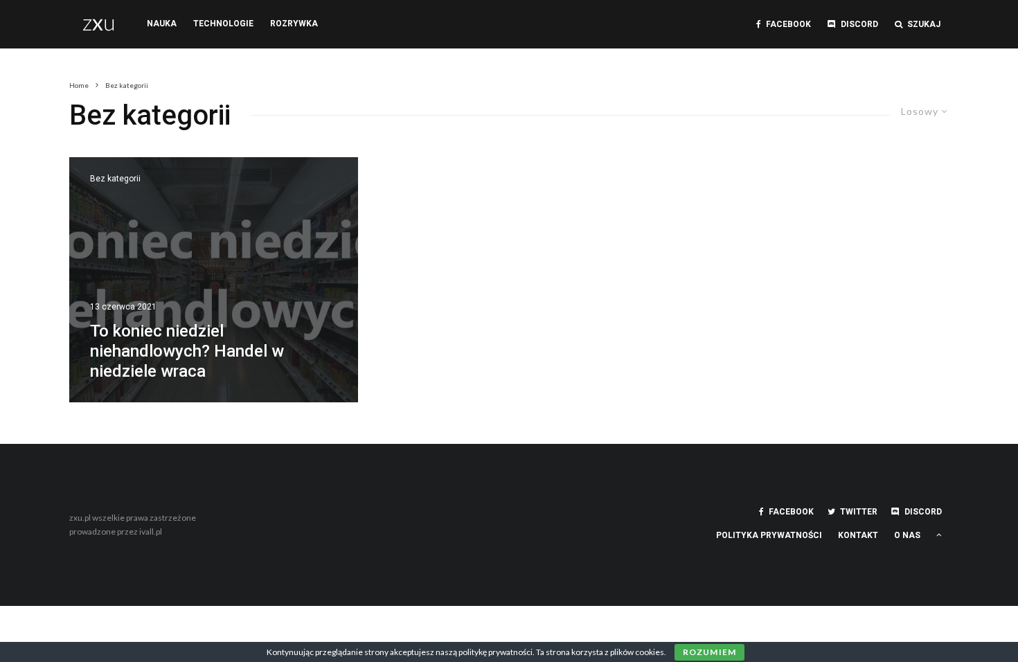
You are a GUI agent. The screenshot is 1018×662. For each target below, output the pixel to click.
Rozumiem (709, 652)
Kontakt (858, 535)
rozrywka (294, 23)
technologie (223, 23)
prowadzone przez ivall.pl (115, 531)
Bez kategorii (115, 179)
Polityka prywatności (769, 535)
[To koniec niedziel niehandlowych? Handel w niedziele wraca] (213, 279)
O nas (907, 535)
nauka (162, 23)
